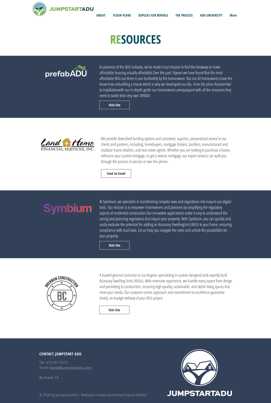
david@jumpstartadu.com (70, 367)
